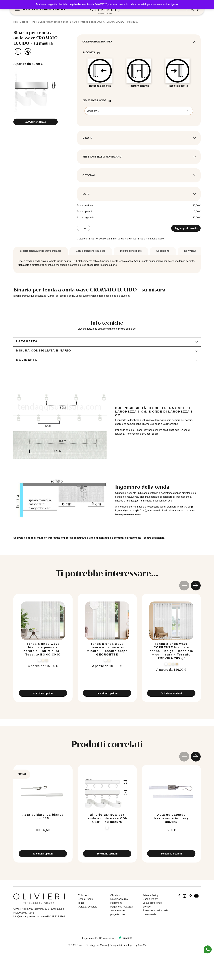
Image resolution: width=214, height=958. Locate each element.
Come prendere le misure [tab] (90, 250)
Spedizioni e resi (119, 898)
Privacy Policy (150, 895)
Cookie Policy (150, 898)
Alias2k (142, 945)
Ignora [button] (174, 4)
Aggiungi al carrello (186, 228)
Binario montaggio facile (151, 238)
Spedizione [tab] (162, 250)
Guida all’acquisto (87, 906)
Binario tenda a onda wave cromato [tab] (40, 250)
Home (16, 21)
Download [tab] (190, 250)
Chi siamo (115, 895)
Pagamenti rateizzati (121, 906)
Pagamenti (116, 902)
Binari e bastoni (41, 9)
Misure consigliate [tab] (131, 250)
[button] (196, 586)
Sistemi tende (85, 898)
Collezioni (59, 9)
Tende (26, 9)
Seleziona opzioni (43, 693)
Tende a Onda (37, 21)
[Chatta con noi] (207, 949)
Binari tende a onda (57, 21)
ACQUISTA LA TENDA (35, 121)
